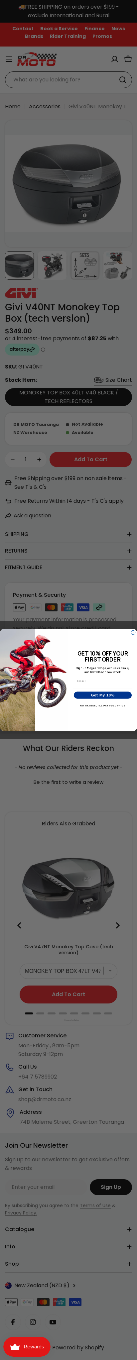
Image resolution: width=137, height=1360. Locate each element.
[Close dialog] (133, 632)
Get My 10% (103, 695)
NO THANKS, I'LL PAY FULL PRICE (102, 705)
